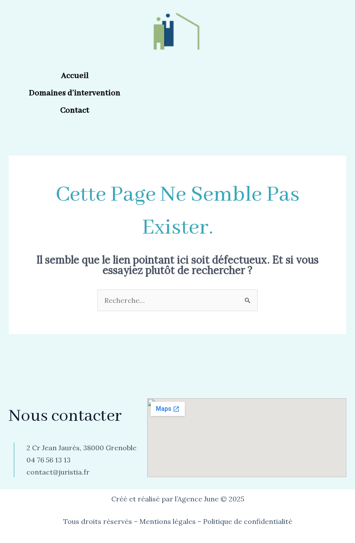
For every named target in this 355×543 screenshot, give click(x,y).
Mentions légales (167, 521)
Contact (74, 110)
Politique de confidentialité (247, 521)
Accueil (75, 76)
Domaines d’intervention (74, 93)
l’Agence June (197, 498)
